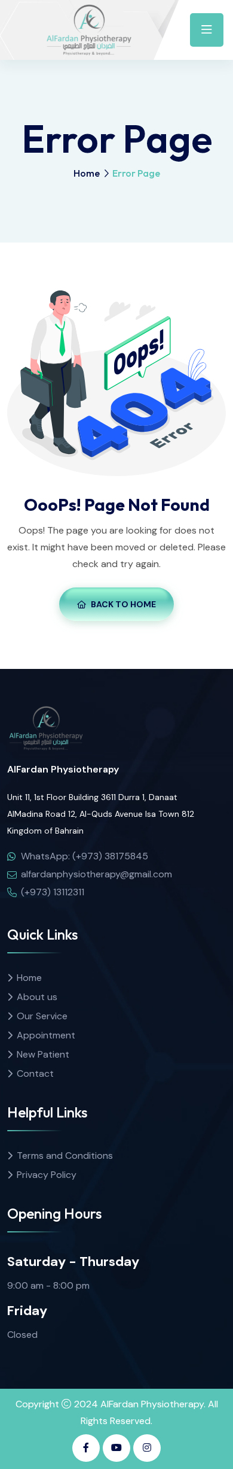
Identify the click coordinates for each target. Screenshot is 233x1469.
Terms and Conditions (65, 1155)
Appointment (46, 1035)
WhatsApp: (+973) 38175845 (84, 856)
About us (37, 997)
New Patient (43, 1054)
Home (86, 173)
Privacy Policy (46, 1174)
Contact (35, 1073)
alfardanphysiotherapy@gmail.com (96, 874)
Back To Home (123, 604)
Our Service (42, 1016)
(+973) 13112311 (52, 892)
